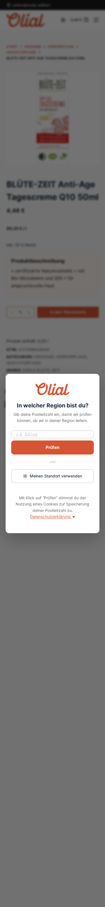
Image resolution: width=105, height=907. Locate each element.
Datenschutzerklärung (52, 516)
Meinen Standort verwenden (56, 476)
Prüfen (52, 447)
